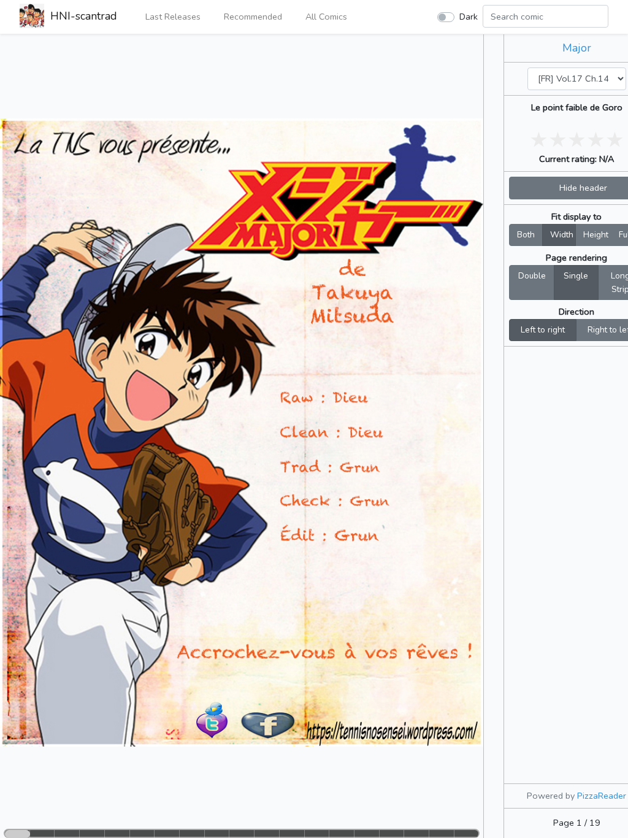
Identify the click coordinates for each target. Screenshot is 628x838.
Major (576, 47)
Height (595, 234)
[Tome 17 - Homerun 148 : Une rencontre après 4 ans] (515, 78)
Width (561, 234)
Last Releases (172, 16)
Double (532, 276)
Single (576, 276)
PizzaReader (601, 796)
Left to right (543, 330)
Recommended (251, 16)
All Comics (325, 16)
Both (526, 234)
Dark (468, 16)
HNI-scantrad (82, 16)
